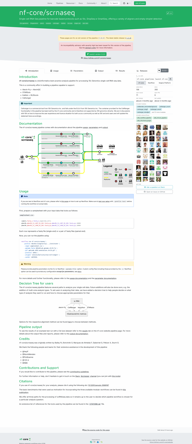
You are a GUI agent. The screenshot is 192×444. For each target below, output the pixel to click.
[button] (159, 112)
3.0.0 (164, 70)
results (85, 331)
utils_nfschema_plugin (144, 120)
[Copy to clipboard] (131, 220)
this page (64, 201)
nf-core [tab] (141, 83)
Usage (55, 71)
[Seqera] (91, 442)
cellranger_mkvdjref (143, 112)
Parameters (78, 71)
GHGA (25, 363)
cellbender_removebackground (147, 106)
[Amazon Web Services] (94, 442)
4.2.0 (128, 38)
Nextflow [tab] (151, 83)
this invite (116, 376)
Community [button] (91, 3)
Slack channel (85, 376)
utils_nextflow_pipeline (144, 118)
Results (121, 71)
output (105, 127)
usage (85, 127)
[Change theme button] (128, 3)
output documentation (79, 334)
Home (50, 3)
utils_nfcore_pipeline (160, 118)
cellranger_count (165, 106)
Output (100, 71)
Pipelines (59, 3)
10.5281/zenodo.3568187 (98, 385)
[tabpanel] (154, 79)
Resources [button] (70, 3)
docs (79, 271)
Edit (171, 13)
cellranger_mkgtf (142, 109)
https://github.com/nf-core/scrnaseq (97, 58)
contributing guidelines (79, 372)
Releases (143, 71)
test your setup (104, 201)
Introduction (33, 71)
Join (140, 3)
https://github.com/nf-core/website (161, 442)
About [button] (103, 3)
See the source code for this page (97, 430)
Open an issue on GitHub (155, 192)
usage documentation (79, 278)
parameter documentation (105, 278)
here (70, 322)
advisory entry (90, 48)
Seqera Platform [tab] (165, 83)
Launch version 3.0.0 (97, 54)
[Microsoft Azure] (98, 442)
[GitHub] (124, 3)
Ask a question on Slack (155, 187)
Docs (81, 3)
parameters (93, 127)
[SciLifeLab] (101, 442)
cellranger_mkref (155, 109)
